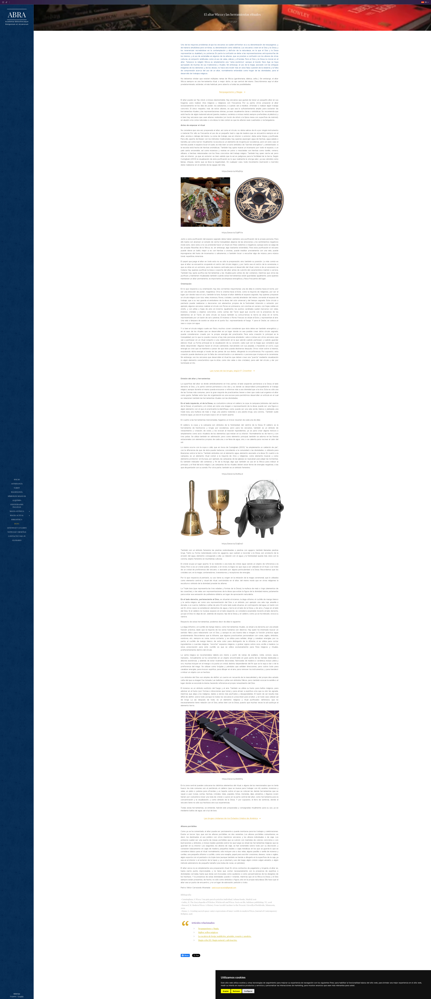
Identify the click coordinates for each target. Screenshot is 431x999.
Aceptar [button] (226, 991)
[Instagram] (3, 2)
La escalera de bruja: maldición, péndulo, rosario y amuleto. (224, 936)
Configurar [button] (248, 991)
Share (186, 955)
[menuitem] (17, 479)
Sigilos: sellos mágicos (208, 932)
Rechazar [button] (236, 991)
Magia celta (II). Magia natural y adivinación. (217, 940)
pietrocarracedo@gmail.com (224, 888)
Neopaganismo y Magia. (208, 928)
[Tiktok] (6, 2)
